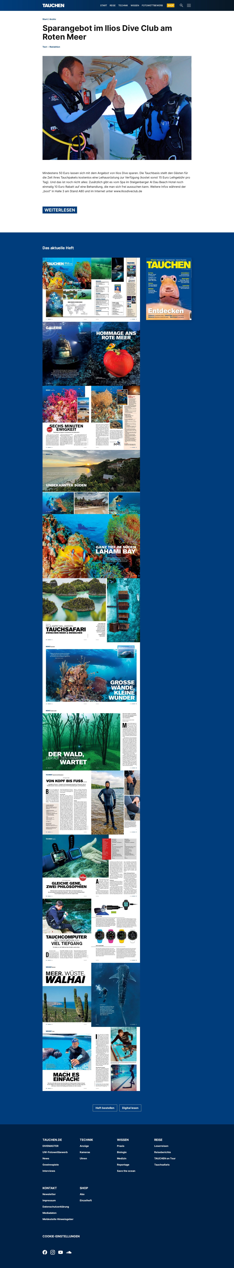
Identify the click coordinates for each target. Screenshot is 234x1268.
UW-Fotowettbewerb (55, 1152)
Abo (82, 1194)
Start (103, 5)
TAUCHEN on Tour (165, 1158)
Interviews (49, 1170)
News (46, 1158)
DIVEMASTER (50, 1146)
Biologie (122, 1152)
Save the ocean (126, 1170)
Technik (123, 5)
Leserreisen (161, 1146)
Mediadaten (49, 1212)
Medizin (121, 1158)
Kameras (85, 1152)
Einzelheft (86, 1200)
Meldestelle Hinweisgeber (58, 1219)
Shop (171, 5)
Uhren (83, 1158)
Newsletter (49, 1194)
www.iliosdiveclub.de (128, 191)
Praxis (120, 1146)
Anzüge (84, 1146)
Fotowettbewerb (152, 5)
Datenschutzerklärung (56, 1206)
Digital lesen (130, 1108)
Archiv (52, 19)
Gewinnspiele (51, 1164)
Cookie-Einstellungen (61, 1236)
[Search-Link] (181, 5)
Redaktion (55, 47)
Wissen (135, 5)
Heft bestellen (105, 1108)
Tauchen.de (52, 1140)
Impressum (49, 1200)
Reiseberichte (162, 1152)
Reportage (123, 1164)
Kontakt (50, 1188)
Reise (113, 5)
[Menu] (188, 5)
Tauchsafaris (162, 1164)
